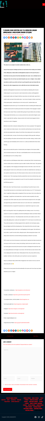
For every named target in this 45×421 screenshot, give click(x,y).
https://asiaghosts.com (24, 299)
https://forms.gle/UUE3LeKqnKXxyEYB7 (21, 294)
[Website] (36, 378)
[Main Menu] (43, 4)
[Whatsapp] (20, 38)
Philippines (7, 401)
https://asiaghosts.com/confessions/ (22, 290)
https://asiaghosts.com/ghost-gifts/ (21, 304)
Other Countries (15, 401)
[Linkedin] (11, 38)
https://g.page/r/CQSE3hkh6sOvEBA (21, 322)
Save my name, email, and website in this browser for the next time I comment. (21, 384)
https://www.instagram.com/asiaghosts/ (16, 308)
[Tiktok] (42, 417)
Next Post (36, 336)
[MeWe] (16, 38)
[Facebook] (4, 38)
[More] (32, 38)
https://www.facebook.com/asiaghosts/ (16, 313)
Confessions (14, 34)
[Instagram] (23, 38)
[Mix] (18, 38)
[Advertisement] (22, 17)
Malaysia (3, 400)
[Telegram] (29, 38)
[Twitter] (7, 38)
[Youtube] (27, 38)
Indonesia (14, 400)
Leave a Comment (7, 34)
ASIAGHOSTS (2, 7)
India (9, 400)
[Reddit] (9, 38)
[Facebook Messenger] (25, 38)
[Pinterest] (13, 38)
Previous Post (9, 336)
